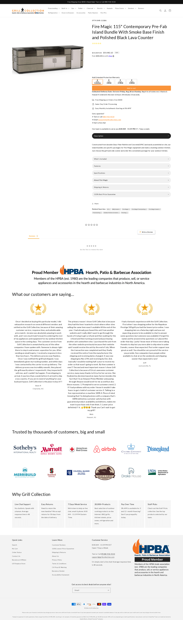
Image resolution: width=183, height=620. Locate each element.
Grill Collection (94, 608)
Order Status (17, 552)
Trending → (124, 212)
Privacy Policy (57, 560)
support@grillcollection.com (109, 120)
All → (108, 209)
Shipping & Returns (59, 552)
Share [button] (96, 203)
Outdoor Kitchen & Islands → (111, 212)
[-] (97, 82)
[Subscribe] (108, 590)
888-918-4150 (108, 117)
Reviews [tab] (32, 236)
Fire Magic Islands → (154, 209)
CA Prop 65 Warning (59, 567)
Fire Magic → (126, 209)
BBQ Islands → (116, 209)
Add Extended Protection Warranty (106, 77)
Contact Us (16, 556)
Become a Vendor (58, 571)
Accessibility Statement (60, 575)
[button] (53, 8)
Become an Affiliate (19, 560)
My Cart (15, 549)
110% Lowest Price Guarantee (63, 549)
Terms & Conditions (59, 563)
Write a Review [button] (147, 232)
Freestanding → (97, 212)
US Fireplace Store (18, 563)
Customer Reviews (59, 545)
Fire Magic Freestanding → (139, 209)
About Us (55, 556)
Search (14, 545)
